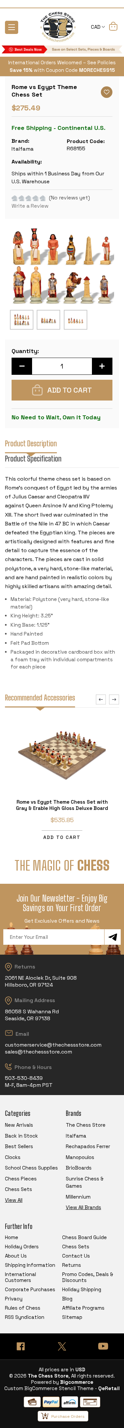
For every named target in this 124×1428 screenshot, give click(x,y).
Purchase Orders (68, 1416)
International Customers (20, 1277)
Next (114, 699)
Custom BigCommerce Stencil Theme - (50, 1388)
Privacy (13, 1298)
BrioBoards (79, 1168)
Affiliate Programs (83, 1308)
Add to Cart (62, 837)
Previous (101, 699)
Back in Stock (21, 1136)
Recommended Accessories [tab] (40, 697)
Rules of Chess (22, 1308)
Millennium (78, 1197)
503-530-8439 (24, 1078)
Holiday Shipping (81, 1289)
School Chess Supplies (31, 1168)
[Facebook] (20, 1346)
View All (13, 1200)
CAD (96, 27)
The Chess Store (85, 1125)
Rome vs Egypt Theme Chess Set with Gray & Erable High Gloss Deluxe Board (62, 805)
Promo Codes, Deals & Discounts (87, 1277)
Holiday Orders (22, 1246)
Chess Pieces (21, 1178)
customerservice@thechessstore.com (53, 1044)
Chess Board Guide (84, 1237)
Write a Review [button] (30, 205)
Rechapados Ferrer (88, 1146)
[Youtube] (103, 1346)
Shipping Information (30, 1265)
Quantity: (25, 351)
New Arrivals (19, 1125)
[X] (62, 1346)
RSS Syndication (24, 1317)
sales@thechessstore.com (38, 1051)
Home (11, 1237)
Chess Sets (18, 1189)
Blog (67, 1298)
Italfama (76, 1136)
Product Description (31, 443)
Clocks (13, 1157)
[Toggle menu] (11, 27)
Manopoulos (80, 1157)
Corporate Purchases (30, 1289)
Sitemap (72, 1317)
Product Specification (33, 458)
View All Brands (83, 1207)
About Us (16, 1256)
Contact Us (76, 1256)
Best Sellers (19, 1146)
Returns (71, 1265)
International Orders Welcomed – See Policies (62, 62)
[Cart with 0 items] (113, 27)
